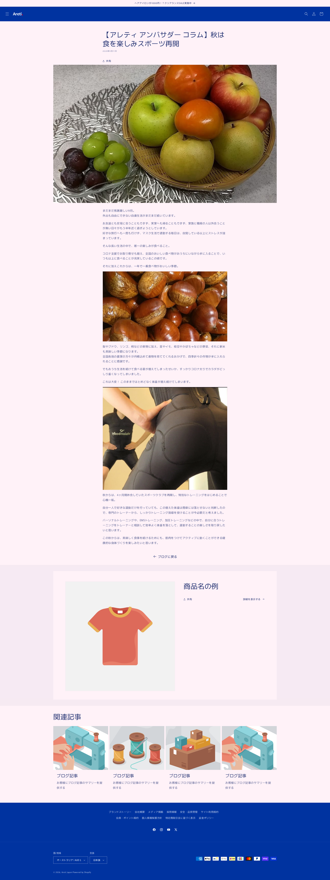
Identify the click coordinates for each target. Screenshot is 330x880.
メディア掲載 (155, 812)
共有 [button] (108, 61)
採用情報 (172, 812)
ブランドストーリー (120, 812)
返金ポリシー (206, 818)
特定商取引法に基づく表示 (181, 818)
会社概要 (140, 812)
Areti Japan (67, 872)
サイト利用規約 (209, 812)
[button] (7, 14)
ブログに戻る (167, 556)
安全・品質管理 (189, 812)
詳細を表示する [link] (252, 599)
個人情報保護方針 (152, 818)
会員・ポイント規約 (127, 818)
